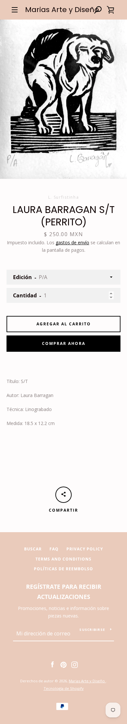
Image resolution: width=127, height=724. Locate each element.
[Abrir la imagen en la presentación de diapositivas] (63, 99)
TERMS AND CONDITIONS (63, 559)
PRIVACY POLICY (84, 549)
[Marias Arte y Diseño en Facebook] (52, 664)
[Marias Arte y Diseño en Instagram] (74, 664)
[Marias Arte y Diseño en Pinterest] (63, 664)
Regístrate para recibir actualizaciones (63, 592)
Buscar (33, 549)
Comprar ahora (63, 343)
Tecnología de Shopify (64, 688)
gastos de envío (72, 242)
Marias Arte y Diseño (62, 10)
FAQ (54, 549)
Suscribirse (92, 629)
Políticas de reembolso (63, 569)
